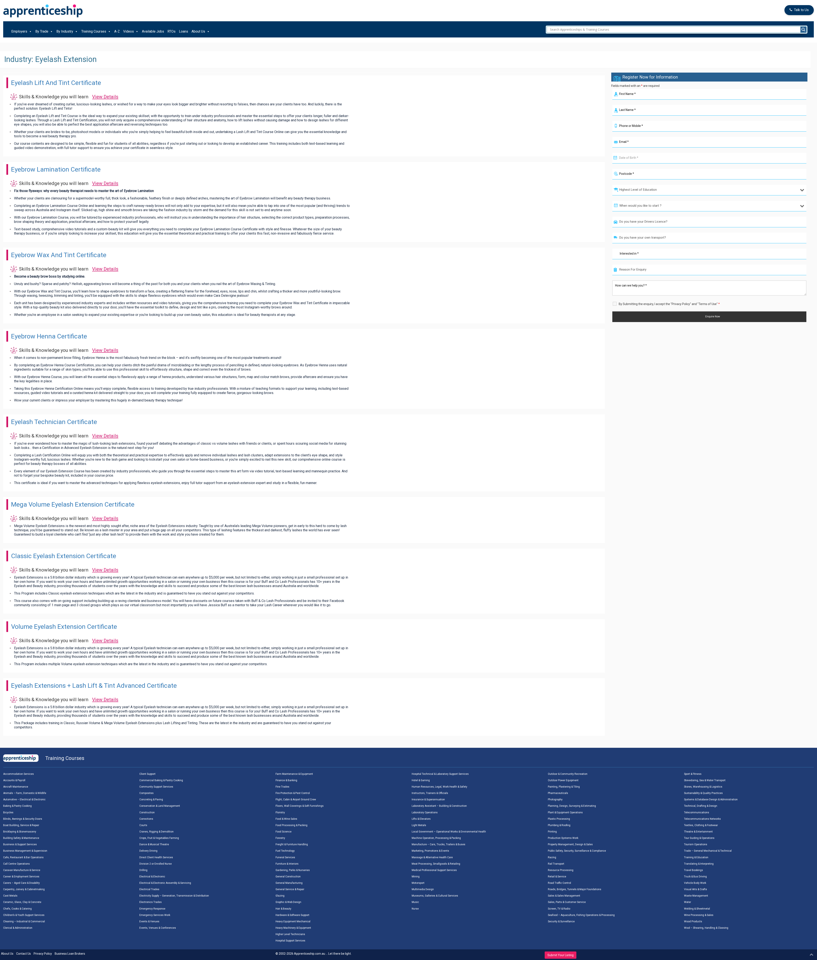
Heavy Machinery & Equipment (293, 927)
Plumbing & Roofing (559, 825)
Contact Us (23, 953)
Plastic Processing (559, 818)
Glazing (280, 895)
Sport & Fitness (692, 773)
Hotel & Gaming (421, 780)
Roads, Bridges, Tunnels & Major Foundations (574, 889)
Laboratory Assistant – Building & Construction (439, 805)
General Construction (288, 876)
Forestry (280, 838)
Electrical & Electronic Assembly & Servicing (165, 882)
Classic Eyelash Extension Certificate (63, 556)
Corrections (146, 818)
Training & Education (696, 857)
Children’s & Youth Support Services (23, 915)
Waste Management (696, 895)
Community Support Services (156, 786)
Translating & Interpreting (699, 863)
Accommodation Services (18, 773)
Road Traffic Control (559, 882)
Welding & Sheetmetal (697, 908)
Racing (552, 857)
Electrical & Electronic (152, 876)
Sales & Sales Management (564, 895)
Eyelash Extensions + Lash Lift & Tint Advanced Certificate (94, 685)
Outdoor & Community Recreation (567, 773)
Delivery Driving (148, 850)
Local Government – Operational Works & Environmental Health (449, 831)
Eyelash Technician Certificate (54, 422)
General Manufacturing (289, 882)
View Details (105, 96)
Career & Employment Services (21, 876)
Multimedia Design (423, 889)
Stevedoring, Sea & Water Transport (705, 780)
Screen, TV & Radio (559, 908)
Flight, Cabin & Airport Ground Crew (296, 799)
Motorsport (418, 882)
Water (687, 902)
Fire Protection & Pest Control (293, 793)
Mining (416, 876)
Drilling (143, 870)
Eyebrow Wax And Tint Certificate (58, 255)
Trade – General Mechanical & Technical (708, 850)
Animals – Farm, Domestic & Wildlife (24, 793)
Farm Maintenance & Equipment (294, 773)
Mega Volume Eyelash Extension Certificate (72, 504)
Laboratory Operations (425, 812)
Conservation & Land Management (159, 805)
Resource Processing (560, 870)
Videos (128, 31)
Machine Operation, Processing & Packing (436, 838)
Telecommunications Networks (702, 818)
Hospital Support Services (290, 940)
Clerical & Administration (17, 927)
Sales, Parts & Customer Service (567, 902)
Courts (143, 825)
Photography (555, 799)
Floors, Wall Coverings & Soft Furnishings (300, 805)
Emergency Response (152, 908)
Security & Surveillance (561, 921)
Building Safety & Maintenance (21, 838)
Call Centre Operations (16, 863)
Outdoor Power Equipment (563, 780)
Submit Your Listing (560, 955)
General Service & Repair (290, 889)
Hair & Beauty (283, 908)
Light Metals (419, 825)
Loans (183, 31)
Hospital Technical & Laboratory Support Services (440, 773)
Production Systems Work (563, 838)
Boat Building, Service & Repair (21, 825)
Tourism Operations (695, 844)
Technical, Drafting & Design (700, 805)
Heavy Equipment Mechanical (293, 921)
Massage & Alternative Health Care (432, 857)
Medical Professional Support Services (434, 870)
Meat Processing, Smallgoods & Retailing (436, 863)
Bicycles (8, 812)
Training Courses (93, 31)
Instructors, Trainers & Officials (430, 793)
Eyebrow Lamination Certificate (56, 169)
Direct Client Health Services (156, 857)
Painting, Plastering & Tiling (564, 786)
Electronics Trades (150, 902)
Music (415, 902)
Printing (552, 831)
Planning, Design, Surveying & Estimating (572, 805)
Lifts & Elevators (421, 818)
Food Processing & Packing (291, 825)
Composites (146, 793)
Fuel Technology (285, 850)
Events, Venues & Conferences (157, 927)
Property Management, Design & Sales (570, 844)
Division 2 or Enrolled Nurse (155, 863)
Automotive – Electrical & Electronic (24, 799)
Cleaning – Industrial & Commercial (24, 921)
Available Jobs (153, 31)
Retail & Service (557, 876)
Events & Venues (149, 921)
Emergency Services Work (154, 915)
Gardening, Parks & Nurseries (293, 870)
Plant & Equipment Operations (565, 812)
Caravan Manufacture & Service (21, 870)
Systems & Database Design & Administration (711, 799)
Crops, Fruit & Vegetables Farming (159, 838)
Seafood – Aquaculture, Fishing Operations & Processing (581, 915)
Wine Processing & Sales (698, 915)
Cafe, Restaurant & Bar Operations (23, 857)
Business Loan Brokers (70, 953)
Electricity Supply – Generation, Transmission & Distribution (174, 895)
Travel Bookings (693, 870)
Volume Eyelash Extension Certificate (64, 626)
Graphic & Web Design (288, 902)
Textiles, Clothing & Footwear (701, 825)
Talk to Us (801, 10)
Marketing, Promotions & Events (430, 850)
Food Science (283, 831)
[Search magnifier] (803, 30)
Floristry (280, 812)
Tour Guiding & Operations (699, 838)
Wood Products (693, 921)
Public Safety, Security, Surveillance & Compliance (577, 850)
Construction (147, 812)
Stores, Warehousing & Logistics (703, 786)
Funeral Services (285, 857)
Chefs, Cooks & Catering (17, 908)
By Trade (41, 31)
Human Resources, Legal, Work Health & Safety (439, 786)
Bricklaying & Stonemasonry (19, 831)
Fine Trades (282, 786)
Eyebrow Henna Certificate (49, 336)
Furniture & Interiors (287, 863)
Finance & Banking (286, 780)
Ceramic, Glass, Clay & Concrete (22, 902)
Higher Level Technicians (290, 934)
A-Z (117, 31)
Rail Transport (556, 863)
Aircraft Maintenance (15, 786)
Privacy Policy (43, 953)
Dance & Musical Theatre (154, 844)
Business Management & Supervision (25, 850)
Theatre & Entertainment (698, 831)
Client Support (147, 773)
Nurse (415, 908)
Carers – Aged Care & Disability (21, 882)
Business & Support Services (20, 844)
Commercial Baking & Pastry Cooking (161, 780)
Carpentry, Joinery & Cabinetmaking (24, 889)
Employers (19, 31)
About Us (198, 31)
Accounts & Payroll (14, 780)
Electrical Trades (149, 889)
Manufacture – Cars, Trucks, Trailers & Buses (438, 844)
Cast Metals (10, 895)
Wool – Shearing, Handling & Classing (706, 927)
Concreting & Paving (151, 799)
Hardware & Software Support (292, 915)
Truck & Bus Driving (695, 876)
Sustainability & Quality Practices (703, 793)
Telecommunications (696, 812)
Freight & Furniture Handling (292, 844)
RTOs (171, 31)
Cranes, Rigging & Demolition (156, 831)
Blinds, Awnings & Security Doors (22, 818)
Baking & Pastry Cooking (17, 805)
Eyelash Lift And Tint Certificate (56, 82)
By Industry (64, 31)
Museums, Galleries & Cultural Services (435, 895)
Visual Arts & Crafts (695, 889)
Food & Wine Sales (286, 818)
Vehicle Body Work (695, 882)
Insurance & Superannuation (428, 799)
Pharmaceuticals (558, 793)
